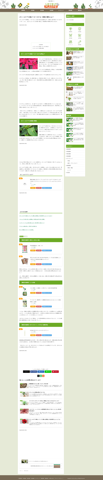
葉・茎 (26, 236)
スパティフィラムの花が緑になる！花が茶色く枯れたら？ (32, 222)
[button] (83, 19)
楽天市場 (39, 187)
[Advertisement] (40, 33)
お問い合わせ (51, 478)
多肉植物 (24, 478)
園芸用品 (46, 478)
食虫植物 (32, 478)
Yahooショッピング (47, 187)
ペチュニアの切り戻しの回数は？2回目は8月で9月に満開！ (32, 219)
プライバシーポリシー (58, 478)
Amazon (33, 187)
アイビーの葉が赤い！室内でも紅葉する (28, 226)
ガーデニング (37, 478)
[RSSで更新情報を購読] (43, 376)
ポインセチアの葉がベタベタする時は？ (41, 46)
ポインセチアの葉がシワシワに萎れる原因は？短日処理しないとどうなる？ (35, 215)
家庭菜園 (42, 478)
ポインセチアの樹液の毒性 (39, 48)
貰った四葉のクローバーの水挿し (26, 229)
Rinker (35, 184)
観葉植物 (22, 236)
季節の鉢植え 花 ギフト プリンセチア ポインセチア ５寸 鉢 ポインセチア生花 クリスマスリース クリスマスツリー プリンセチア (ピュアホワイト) (45, 181)
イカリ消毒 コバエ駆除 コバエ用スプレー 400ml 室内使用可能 (43, 288)
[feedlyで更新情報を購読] (41, 376)
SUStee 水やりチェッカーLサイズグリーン (39, 330)
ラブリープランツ (75, 478)
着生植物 (28, 478)
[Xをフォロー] (38, 376)
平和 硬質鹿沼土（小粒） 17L (36, 245)
